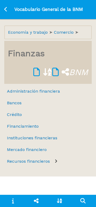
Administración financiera (33, 91)
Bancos (14, 102)
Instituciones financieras (32, 137)
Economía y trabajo (28, 32)
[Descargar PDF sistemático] (60, 72)
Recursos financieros (28, 161)
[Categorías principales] (36, 201)
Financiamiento (23, 126)
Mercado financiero (27, 149)
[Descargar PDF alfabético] (42, 72)
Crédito (14, 114)
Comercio (64, 32)
